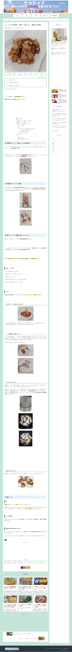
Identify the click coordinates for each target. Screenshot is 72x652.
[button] (66, 131)
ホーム (47, 648)
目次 (18, 118)
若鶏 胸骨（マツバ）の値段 (21, 122)
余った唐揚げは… (21, 137)
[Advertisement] (25, 108)
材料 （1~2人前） (21, 125)
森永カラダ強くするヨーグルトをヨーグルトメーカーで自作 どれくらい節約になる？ (59, 127)
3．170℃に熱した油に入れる (24, 131)
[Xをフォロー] (22, 568)
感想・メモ (19, 134)
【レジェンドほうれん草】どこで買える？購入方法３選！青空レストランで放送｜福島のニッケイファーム (59, 115)
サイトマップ (52, 648)
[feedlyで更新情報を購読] (27, 568)
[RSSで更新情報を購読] (29, 568)
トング (9, 342)
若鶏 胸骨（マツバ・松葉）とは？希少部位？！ (25, 120)
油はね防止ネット (24, 389)
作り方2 (19, 279)
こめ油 (14, 389)
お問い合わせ (66, 648)
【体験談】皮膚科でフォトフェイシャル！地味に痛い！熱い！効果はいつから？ (59, 110)
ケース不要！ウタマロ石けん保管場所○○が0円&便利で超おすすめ (59, 123)
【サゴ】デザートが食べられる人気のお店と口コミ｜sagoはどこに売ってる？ (59, 119)
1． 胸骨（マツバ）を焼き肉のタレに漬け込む (27, 128)
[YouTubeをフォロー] (24, 568)
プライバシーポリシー (59, 648)
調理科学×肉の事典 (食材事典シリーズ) (17, 146)
